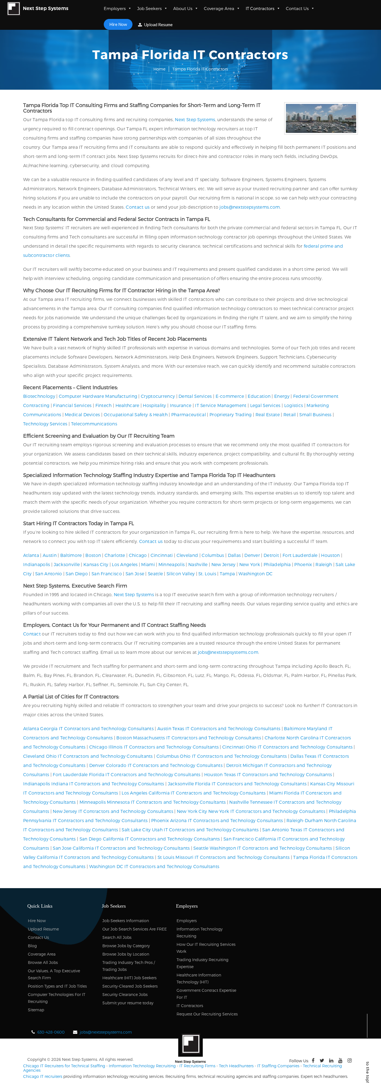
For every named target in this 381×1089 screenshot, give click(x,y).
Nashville (198, 564)
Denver (252, 555)
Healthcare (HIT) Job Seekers (129, 977)
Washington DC (255, 573)
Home (159, 69)
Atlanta (31, 555)
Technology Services (45, 423)
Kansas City (95, 564)
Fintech (103, 405)
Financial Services (72, 405)
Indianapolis (36, 564)
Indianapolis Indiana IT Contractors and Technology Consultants (93, 783)
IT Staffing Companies (278, 1065)
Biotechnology (39, 396)
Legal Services (265, 405)
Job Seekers (149, 8)
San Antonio (48, 573)
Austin (50, 555)
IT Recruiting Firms (197, 1065)
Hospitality (154, 405)
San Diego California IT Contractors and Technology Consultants (149, 838)
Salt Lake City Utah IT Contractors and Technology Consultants (190, 829)
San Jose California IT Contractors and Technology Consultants (121, 848)
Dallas (234, 555)
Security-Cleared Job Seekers (130, 986)
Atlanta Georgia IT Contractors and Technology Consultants (88, 728)
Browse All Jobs (43, 962)
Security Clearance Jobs (125, 994)
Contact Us (297, 8)
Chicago (138, 555)
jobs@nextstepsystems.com (250, 206)
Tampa (227, 573)
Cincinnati (162, 555)
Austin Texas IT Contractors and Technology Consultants (218, 728)
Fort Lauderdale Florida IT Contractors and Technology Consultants (127, 774)
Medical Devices (82, 414)
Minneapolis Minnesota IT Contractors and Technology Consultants (152, 802)
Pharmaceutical (188, 414)
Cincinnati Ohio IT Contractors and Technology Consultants (287, 746)
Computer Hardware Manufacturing (98, 396)
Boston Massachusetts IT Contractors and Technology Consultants (188, 737)
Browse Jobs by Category (126, 945)
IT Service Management (220, 405)
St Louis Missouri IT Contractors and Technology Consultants (224, 857)
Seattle (155, 573)
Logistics (293, 405)
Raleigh (323, 564)
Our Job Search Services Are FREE (134, 929)
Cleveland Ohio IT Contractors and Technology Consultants (88, 756)
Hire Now (118, 24)
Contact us (137, 206)
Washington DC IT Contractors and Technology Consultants (154, 866)
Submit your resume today (127, 1002)
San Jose (135, 573)
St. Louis (207, 573)
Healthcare (127, 405)
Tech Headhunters (236, 1065)
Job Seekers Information (125, 920)
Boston (93, 555)
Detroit (271, 555)
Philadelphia (277, 564)
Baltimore (71, 555)
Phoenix (303, 564)
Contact (32, 633)
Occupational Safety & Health (136, 414)
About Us (182, 8)
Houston (330, 555)
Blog (32, 945)
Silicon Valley (181, 573)
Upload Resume (158, 24)
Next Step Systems (195, 119)
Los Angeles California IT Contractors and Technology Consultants (194, 792)
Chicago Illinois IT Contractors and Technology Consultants (154, 746)
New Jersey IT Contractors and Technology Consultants (113, 811)
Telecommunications (94, 423)
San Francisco (106, 573)
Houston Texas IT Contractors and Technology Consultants (268, 774)
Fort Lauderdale (300, 555)
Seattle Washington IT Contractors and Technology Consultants (262, 848)
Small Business (315, 414)
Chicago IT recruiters (42, 1076)
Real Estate (267, 414)
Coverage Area (219, 8)
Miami (148, 564)
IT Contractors (260, 8)
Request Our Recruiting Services (207, 1014)
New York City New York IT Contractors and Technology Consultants (251, 811)
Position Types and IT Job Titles (57, 986)
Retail (289, 414)
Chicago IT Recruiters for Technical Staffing (64, 1065)
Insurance (181, 405)
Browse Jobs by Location (125, 954)
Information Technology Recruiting (142, 1065)
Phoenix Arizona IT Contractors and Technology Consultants (217, 820)
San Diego (77, 573)
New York (249, 564)
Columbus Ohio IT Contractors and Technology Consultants (221, 756)
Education (259, 396)
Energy (282, 396)
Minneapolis (171, 564)
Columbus (213, 555)
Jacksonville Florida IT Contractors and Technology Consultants (237, 783)
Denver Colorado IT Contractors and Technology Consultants (156, 765)
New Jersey (223, 564)
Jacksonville (67, 564)
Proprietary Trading (230, 414)
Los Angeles (125, 564)
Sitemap (36, 1009)
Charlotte (115, 555)
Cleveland (187, 555)
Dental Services (195, 396)
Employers (115, 8)
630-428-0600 (51, 1032)
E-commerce (230, 396)
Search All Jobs (116, 937)
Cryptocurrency (158, 396)
